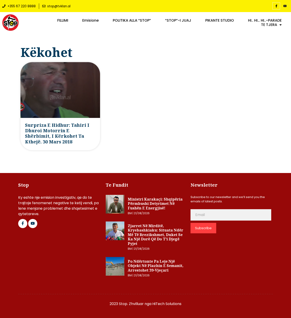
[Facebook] (276, 6)
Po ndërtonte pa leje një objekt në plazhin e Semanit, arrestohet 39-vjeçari (155, 266)
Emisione (90, 20)
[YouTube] (285, 6)
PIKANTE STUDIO (219, 20)
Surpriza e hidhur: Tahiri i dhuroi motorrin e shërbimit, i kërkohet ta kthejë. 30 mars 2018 (57, 133)
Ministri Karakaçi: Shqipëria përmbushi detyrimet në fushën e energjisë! (155, 204)
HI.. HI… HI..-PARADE (265, 20)
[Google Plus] (32, 223)
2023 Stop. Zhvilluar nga (131, 303)
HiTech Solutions (166, 303)
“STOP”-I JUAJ (178, 20)
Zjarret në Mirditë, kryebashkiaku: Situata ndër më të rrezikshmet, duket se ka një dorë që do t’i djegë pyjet (155, 234)
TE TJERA (269, 25)
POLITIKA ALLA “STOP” (132, 20)
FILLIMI (62, 20)
